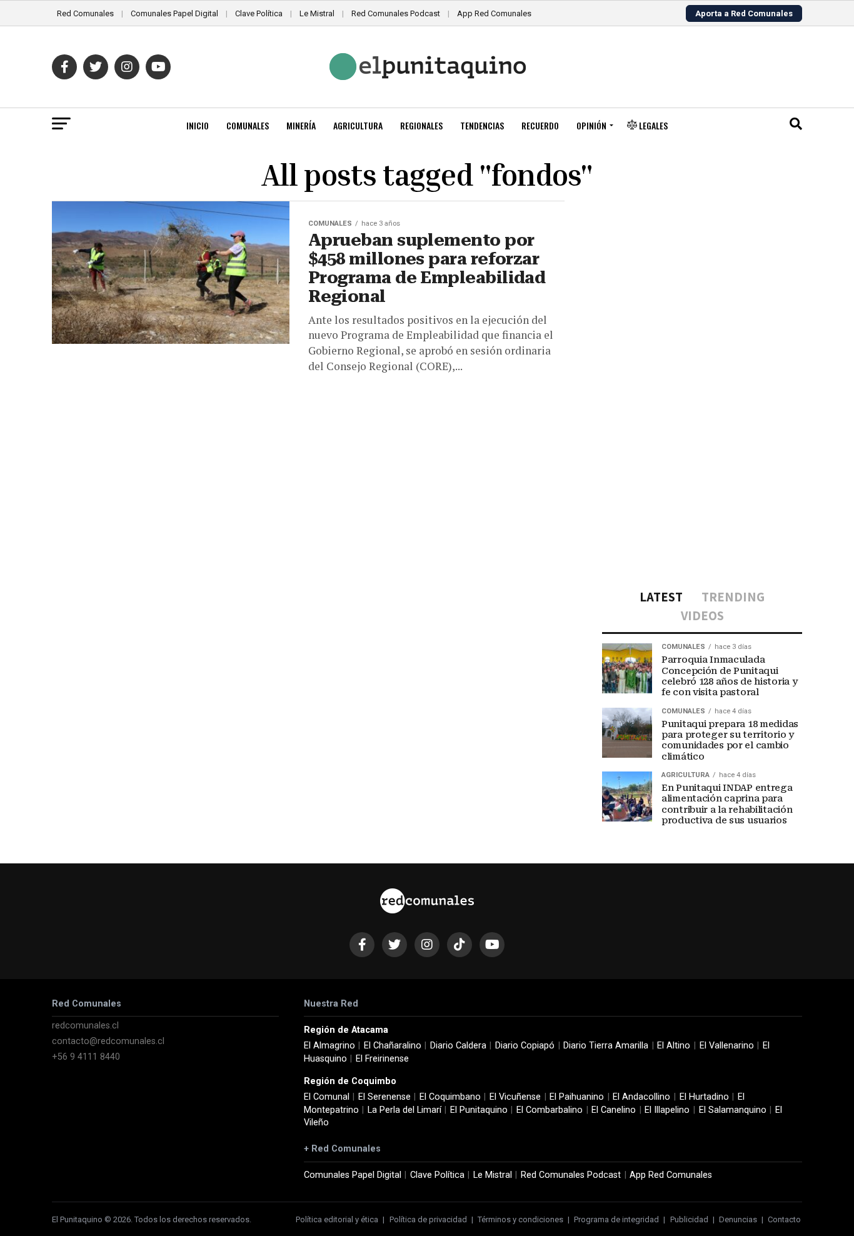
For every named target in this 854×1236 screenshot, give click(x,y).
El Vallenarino (727, 1045)
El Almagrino (329, 1045)
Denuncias (738, 1219)
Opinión (591, 125)
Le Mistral (316, 13)
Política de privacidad (428, 1219)
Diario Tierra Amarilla (605, 1045)
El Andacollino (641, 1097)
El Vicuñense (515, 1097)
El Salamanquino (732, 1110)
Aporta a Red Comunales (744, 13)
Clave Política (259, 13)
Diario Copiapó (525, 1045)
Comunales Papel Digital (174, 13)
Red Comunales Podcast (395, 13)
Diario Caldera (458, 1045)
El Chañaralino (392, 1045)
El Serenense (384, 1097)
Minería (301, 125)
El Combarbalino (549, 1110)
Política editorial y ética (337, 1219)
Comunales (247, 125)
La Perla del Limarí (404, 1110)
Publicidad (689, 1219)
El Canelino (613, 1110)
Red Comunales (85, 13)
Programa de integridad (616, 1219)
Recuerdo (540, 125)
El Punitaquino (479, 1110)
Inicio (197, 125)
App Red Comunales (494, 13)
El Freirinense (382, 1058)
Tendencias (482, 125)
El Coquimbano (450, 1097)
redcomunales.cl (85, 1025)
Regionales (421, 125)
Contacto (784, 1219)
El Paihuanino (577, 1097)
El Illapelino (667, 1110)
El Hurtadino (704, 1097)
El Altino (673, 1045)
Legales (652, 125)
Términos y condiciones (520, 1219)
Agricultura (358, 125)
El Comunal (326, 1097)
